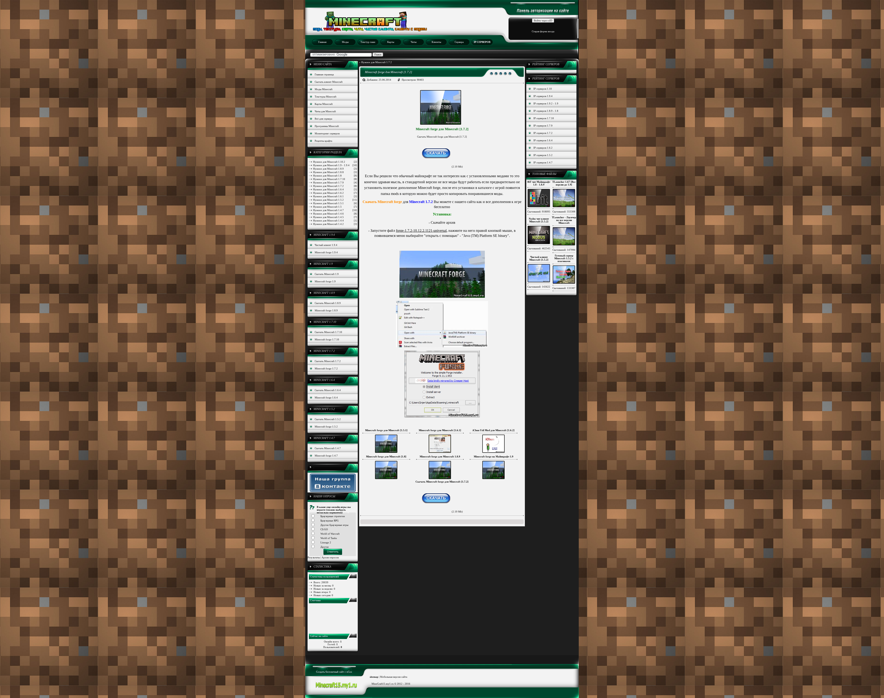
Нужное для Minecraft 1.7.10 (335, 179)
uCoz (349, 671)
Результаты (314, 557)
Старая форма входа (543, 31)
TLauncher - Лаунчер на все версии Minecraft (564, 220)
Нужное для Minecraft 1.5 (335, 206)
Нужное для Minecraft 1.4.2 (335, 224)
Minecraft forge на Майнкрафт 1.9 (493, 456)
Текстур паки (368, 42)
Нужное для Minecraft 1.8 (335, 175)
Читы (413, 42)
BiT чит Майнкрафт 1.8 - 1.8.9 (538, 183)
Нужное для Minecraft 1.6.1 (335, 196)
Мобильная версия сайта (393, 676)
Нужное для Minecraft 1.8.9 (335, 168)
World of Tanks (328, 538)
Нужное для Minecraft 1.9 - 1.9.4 (335, 165)
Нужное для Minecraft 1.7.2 (335, 186)
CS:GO (324, 529)
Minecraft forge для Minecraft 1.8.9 (440, 456)
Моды (345, 42)
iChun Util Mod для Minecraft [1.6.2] (494, 430)
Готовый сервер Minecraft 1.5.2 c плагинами (563, 258)
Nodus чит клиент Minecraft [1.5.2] (539, 220)
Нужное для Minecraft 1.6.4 (335, 189)
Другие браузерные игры (334, 525)
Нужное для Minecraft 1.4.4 (335, 220)
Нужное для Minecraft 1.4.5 (335, 217)
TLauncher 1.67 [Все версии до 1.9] (564, 183)
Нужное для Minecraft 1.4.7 (335, 210)
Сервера (459, 42)
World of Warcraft (330, 533)
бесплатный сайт (335, 671)
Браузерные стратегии (332, 516)
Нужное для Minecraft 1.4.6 (335, 213)
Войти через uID (543, 20)
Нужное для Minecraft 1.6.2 (335, 192)
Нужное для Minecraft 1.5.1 (335, 203)
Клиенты (436, 42)
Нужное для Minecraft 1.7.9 (335, 182)
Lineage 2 (325, 542)
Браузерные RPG (329, 520)
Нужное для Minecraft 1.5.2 (335, 199)
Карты (390, 42)
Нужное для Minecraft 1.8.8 (335, 172)
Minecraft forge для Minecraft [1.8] (386, 456)
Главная (322, 42)
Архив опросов (330, 557)
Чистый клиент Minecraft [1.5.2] (538, 258)
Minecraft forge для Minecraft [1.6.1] (440, 430)
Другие (324, 546)
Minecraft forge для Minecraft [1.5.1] (386, 430)
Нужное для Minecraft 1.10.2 (335, 161)
